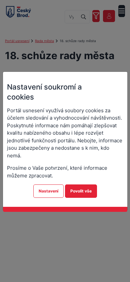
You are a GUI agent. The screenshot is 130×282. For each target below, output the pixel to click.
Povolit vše (81, 190)
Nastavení (48, 190)
